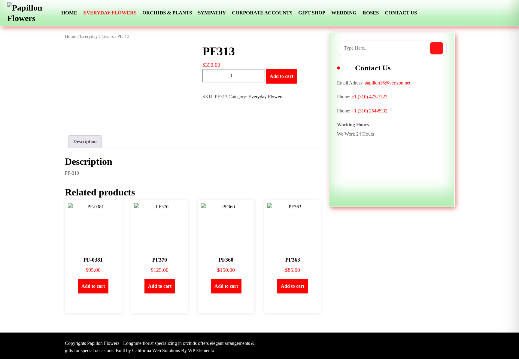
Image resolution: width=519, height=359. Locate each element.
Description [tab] (85, 141)
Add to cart (281, 76)
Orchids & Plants (167, 13)
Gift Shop (311, 13)
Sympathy (212, 13)
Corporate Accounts (262, 13)
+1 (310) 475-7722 (369, 96)
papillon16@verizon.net (387, 82)
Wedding (344, 13)
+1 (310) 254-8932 (369, 110)
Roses (371, 13)
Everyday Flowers (109, 13)
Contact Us (401, 13)
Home (69, 13)
